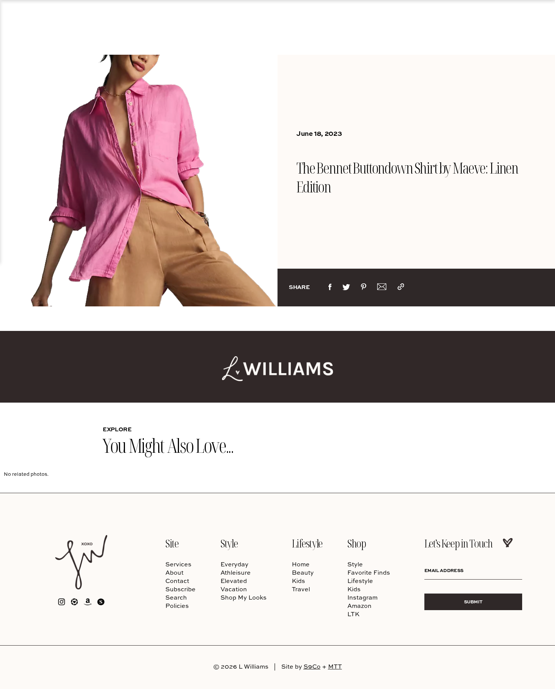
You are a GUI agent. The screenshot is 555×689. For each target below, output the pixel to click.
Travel (301, 589)
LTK (353, 614)
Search (176, 597)
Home (301, 564)
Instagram (362, 597)
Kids (298, 581)
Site (171, 543)
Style (228, 543)
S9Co (312, 666)
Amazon (359, 605)
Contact (177, 581)
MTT (335, 666)
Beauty (303, 572)
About (174, 572)
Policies (177, 605)
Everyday (234, 564)
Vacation (233, 589)
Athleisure (235, 572)
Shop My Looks (243, 597)
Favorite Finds (368, 572)
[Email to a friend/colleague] (381, 288)
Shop (356, 543)
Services (178, 564)
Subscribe (180, 589)
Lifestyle (307, 543)
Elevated (233, 581)
